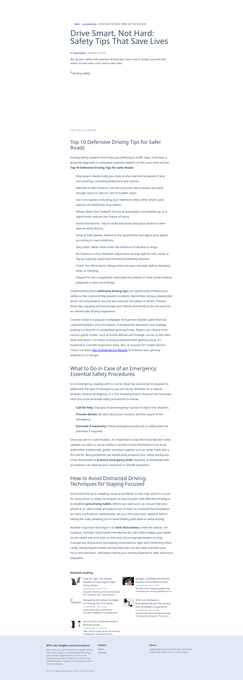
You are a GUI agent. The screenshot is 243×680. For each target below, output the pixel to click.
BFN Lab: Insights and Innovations (95, 6)
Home (77, 24)
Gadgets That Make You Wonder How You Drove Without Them (153, 580)
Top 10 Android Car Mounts (110, 350)
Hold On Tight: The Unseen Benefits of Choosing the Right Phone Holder (99, 582)
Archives (102, 652)
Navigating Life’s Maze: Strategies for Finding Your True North (101, 601)
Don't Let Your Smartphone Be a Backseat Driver (100, 623)
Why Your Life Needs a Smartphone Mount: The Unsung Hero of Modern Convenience (153, 603)
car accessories (89, 24)
